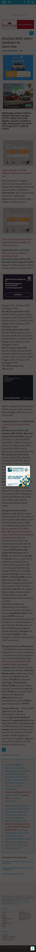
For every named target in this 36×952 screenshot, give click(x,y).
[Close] (30, 466)
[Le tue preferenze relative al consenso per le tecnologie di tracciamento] (32, 948)
